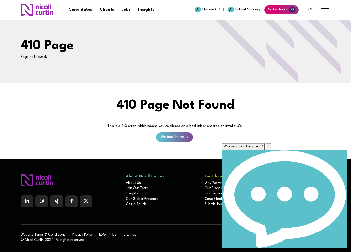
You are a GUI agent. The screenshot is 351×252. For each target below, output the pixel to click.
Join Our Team (137, 188)
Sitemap (130, 235)
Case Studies (215, 199)
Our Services (214, 193)
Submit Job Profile (219, 204)
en (310, 9)
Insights (146, 10)
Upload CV (211, 9)
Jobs (126, 10)
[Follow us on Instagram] (41, 201)
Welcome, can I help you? (243, 146)
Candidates (80, 10)
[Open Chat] (284, 199)
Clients (107, 10)
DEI (114, 235)
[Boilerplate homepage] (70, 180)
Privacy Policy (82, 235)
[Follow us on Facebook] (56, 201)
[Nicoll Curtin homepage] (37, 10)
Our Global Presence (142, 199)
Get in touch (278, 9)
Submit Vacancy (248, 9)
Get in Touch (136, 204)
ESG (102, 235)
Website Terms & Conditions (43, 235)
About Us (133, 183)
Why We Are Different (222, 183)
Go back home (172, 137)
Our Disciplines (216, 188)
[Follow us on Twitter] (86, 201)
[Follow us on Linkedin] (27, 201)
